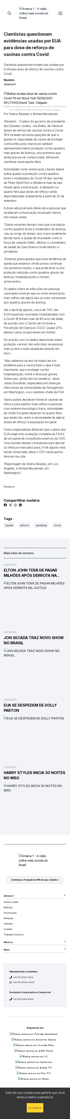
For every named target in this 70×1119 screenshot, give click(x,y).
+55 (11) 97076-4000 (23, 982)
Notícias (8, 907)
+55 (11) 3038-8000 (23, 999)
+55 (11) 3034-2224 (23, 977)
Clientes (8, 923)
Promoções (10, 912)
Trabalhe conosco (14, 934)
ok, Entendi (35, 1107)
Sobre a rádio (11, 902)
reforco (24, 525)
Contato (8, 929)
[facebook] (5, 505)
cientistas (41, 525)
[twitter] (10, 505)
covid (57, 525)
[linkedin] (20, 505)
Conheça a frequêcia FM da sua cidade (34, 879)
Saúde (9, 525)
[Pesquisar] (9, 13)
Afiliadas (8, 918)
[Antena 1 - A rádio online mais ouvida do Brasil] (35, 13)
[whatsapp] (15, 505)
